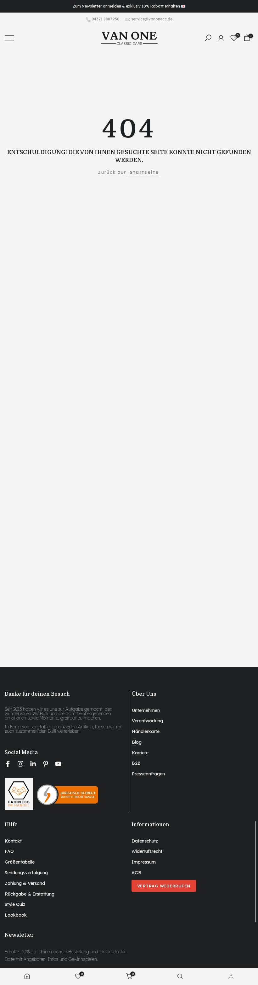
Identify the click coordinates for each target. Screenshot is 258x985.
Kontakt (13, 841)
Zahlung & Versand (25, 883)
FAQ (9, 851)
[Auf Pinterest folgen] (45, 763)
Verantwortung (147, 721)
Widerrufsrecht (147, 851)
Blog (137, 742)
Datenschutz (145, 841)
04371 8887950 (106, 19)
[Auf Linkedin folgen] (33, 763)
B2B (136, 763)
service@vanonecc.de (151, 19)
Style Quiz (15, 904)
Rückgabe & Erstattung (29, 894)
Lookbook (16, 915)
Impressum (144, 862)
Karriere (140, 753)
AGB (136, 872)
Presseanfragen (148, 774)
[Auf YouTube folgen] (58, 763)
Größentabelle (20, 862)
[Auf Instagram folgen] (20, 763)
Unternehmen (146, 710)
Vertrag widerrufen (163, 885)
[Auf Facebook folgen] (8, 763)
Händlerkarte (146, 731)
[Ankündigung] (129, 6)
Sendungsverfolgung (26, 872)
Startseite (144, 172)
